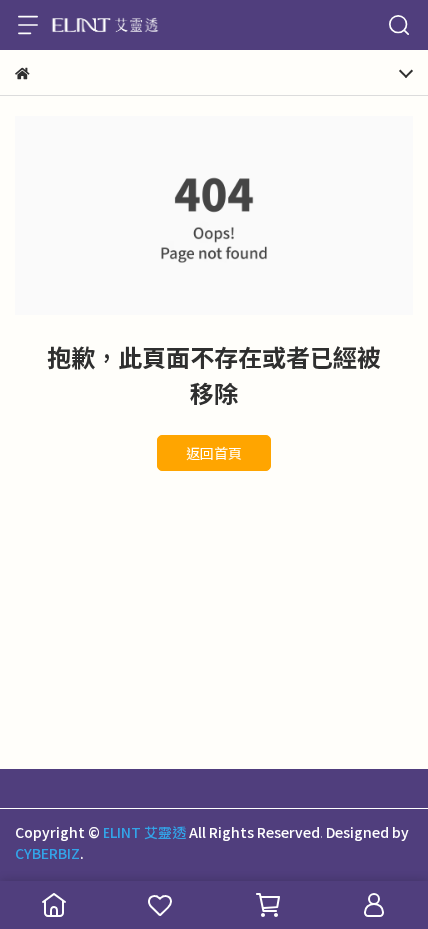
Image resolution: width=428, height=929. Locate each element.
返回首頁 (214, 453)
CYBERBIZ (47, 853)
